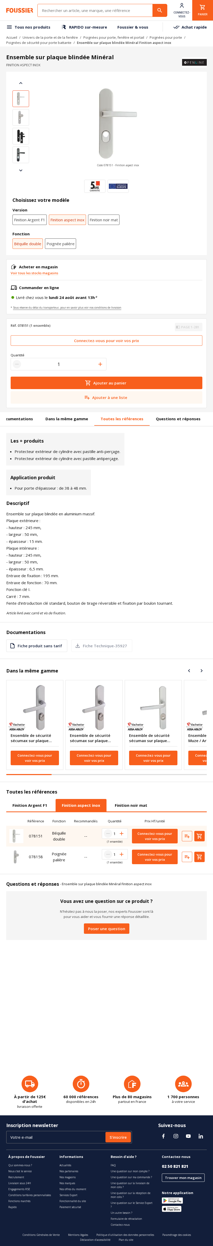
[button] (118, 127)
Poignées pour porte (166, 37)
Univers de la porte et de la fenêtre (50, 37)
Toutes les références (122, 418)
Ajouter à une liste (109, 397)
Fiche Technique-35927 (105, 645)
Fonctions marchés (19, 1201)
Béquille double (27, 243)
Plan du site (126, 1240)
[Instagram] (176, 1136)
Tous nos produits (32, 27)
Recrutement (16, 1177)
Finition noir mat (104, 219)
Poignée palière (60, 243)
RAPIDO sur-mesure (88, 27)
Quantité (17, 355)
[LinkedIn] (201, 1136)
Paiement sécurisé (70, 1207)
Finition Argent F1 (29, 219)
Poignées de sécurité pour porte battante (38, 42)
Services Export (68, 1195)
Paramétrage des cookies (176, 1235)
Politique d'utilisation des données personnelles (125, 1235)
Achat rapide (194, 27)
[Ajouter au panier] (199, 836)
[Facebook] (163, 1136)
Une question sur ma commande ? (131, 1177)
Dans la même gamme (66, 418)
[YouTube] (188, 1136)
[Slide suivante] (21, 170)
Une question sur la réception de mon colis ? (130, 1195)
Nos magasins (67, 1177)
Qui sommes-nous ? (20, 1165)
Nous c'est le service (20, 1171)
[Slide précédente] (21, 83)
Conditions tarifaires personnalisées (29, 1195)
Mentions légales (78, 1235)
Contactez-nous (120, 1225)
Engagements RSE (19, 1189)
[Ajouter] (100, 364)
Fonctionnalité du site (72, 1201)
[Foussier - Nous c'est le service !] (19, 10)
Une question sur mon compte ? (130, 1171)
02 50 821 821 (175, 1166)
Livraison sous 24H (19, 1183)
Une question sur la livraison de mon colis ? (130, 1185)
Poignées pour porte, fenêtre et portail (113, 37)
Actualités (65, 1165)
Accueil (11, 37)
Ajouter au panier (109, 382)
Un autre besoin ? (121, 1213)
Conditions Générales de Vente (41, 1235)
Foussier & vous (132, 27)
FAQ (113, 1165)
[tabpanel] (106, 841)
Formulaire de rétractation (126, 1219)
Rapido (12, 1207)
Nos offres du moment (72, 1189)
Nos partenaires (68, 1171)
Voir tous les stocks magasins (34, 273)
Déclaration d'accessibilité (95, 1240)
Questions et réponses (178, 418)
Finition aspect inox (67, 219)
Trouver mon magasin (183, 1177)
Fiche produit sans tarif (40, 645)
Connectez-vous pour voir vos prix (106, 340)
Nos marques (67, 1183)
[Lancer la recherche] (159, 10)
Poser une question (106, 928)
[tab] (30, 805)
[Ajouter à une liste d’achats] (187, 836)
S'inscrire (118, 1137)
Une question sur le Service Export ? (131, 1205)
